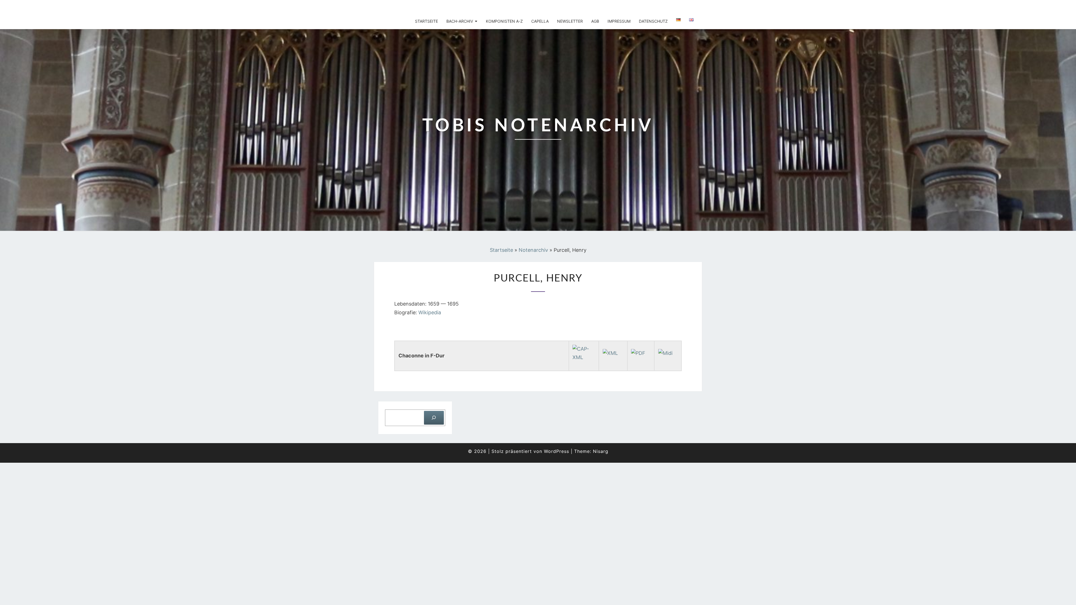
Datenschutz (653, 21)
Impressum (618, 21)
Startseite (426, 21)
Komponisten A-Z (504, 21)
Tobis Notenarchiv (412, 7)
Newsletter (570, 21)
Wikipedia (429, 312)
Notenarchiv (533, 250)
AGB (595, 21)
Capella (540, 21)
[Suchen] (434, 418)
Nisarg (600, 451)
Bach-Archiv (459, 21)
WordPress (556, 451)
